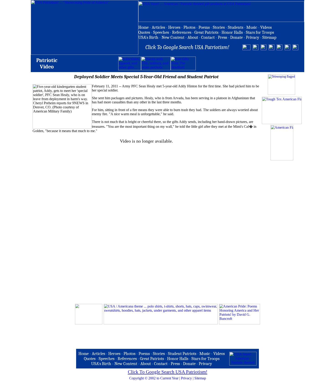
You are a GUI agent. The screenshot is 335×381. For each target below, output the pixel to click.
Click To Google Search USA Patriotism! (167, 372)
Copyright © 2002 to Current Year (153, 378)
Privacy (186, 378)
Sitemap (200, 378)
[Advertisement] (249, 63)
